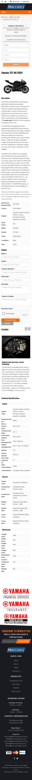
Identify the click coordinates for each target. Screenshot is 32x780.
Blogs (16, 667)
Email (3, 261)
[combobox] (16, 45)
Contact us (16, 671)
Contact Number (7, 269)
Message (4, 284)
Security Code (6, 308)
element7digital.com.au (20, 772)
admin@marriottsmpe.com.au (16, 746)
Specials (16, 688)
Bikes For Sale (15, 17)
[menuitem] (16, 660)
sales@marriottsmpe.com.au (16, 739)
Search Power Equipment (16, 36)
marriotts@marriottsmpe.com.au (16, 737)
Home (5, 17)
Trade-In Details (7, 296)
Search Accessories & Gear (16, 31)
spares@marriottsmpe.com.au (16, 743)
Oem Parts (16, 684)
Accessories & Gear (16, 681)
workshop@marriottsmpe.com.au (16, 741)
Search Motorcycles (16, 40)
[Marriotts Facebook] (14, 758)
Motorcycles (16, 691)
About (16, 664)
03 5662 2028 (19, 730)
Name (3, 254)
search (16, 64)
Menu (3, 12)
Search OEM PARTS (16, 26)
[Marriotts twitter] (17, 758)
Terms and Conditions (16, 767)
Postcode (5, 276)
